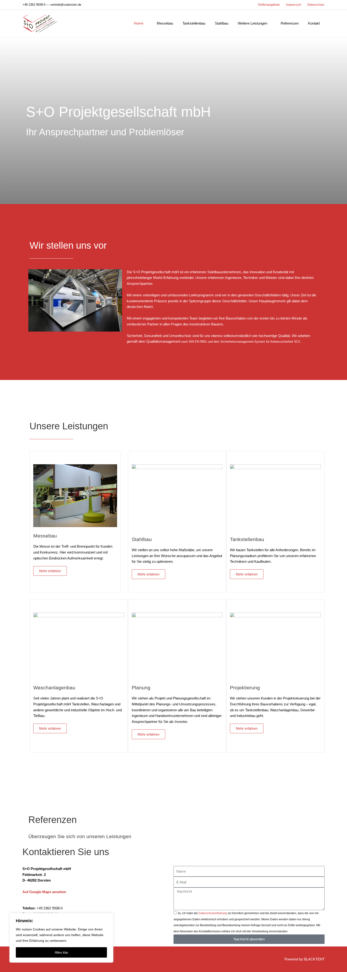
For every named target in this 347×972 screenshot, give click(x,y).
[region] (61, 938)
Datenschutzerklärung (213, 913)
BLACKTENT (314, 959)
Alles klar (61, 952)
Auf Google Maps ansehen (44, 892)
